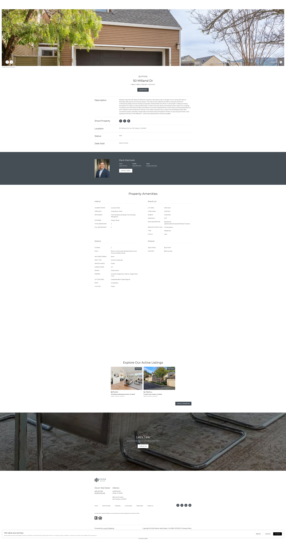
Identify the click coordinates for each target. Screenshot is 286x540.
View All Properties (183, 403)
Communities (128, 505)
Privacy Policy (186, 528)
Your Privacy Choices (143, 538)
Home (96, 505)
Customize (267, 533)
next (11, 62)
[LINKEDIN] (185, 505)
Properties (117, 505)
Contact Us (150, 505)
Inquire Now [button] (143, 89)
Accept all (277, 533)
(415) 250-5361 (99, 491)
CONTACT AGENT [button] (125, 170)
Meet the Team (106, 505)
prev (7, 62)
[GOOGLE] (189, 505)
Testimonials (139, 505)
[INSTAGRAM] (181, 505)
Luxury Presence (108, 528)
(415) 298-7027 (136, 166)
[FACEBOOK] (177, 505)
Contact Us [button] (143, 446)
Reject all (258, 533)
